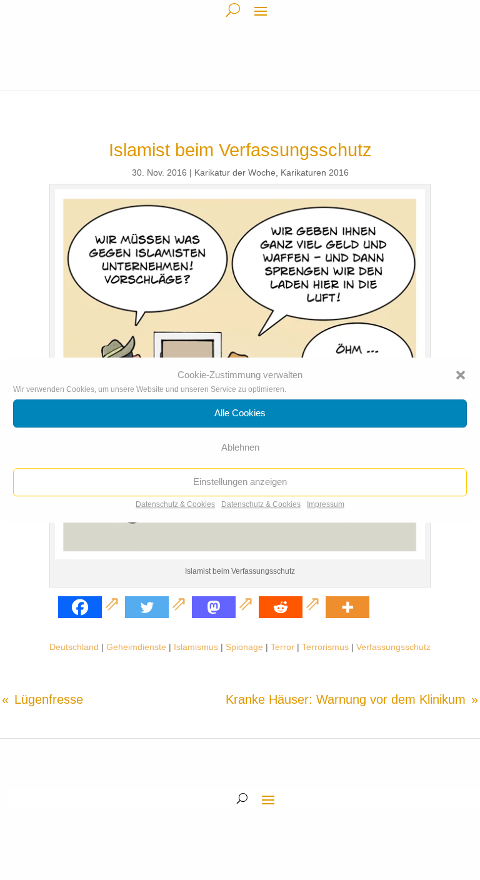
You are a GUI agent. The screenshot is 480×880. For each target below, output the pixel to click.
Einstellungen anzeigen (240, 482)
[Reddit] (291, 607)
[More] (347, 607)
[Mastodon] (224, 607)
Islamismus (196, 647)
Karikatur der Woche (235, 173)
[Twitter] (157, 607)
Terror (282, 647)
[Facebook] (90, 607)
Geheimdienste (136, 647)
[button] (460, 375)
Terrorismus (325, 647)
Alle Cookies (240, 413)
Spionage (244, 647)
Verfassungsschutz (393, 647)
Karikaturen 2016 (315, 173)
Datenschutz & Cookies (175, 504)
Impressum (325, 504)
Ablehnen (240, 447)
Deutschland (74, 647)
